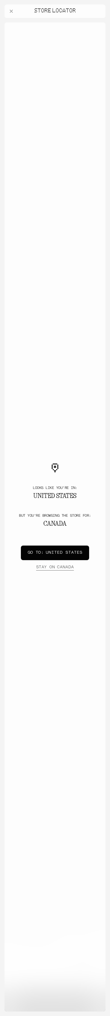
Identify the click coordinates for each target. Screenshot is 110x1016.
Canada (55, 567)
